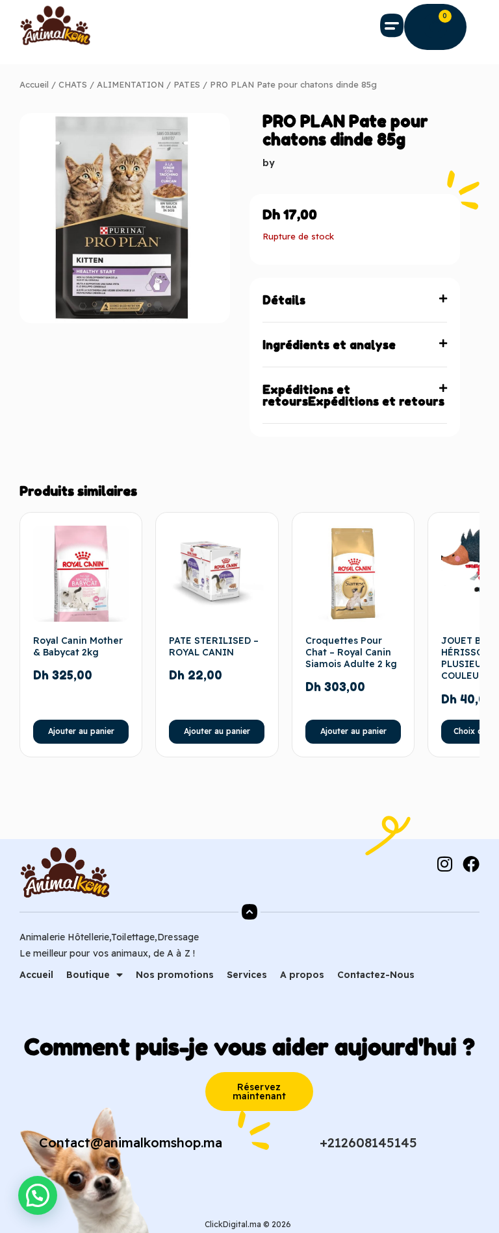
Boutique (88, 975)
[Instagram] (444, 863)
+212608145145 (368, 1142)
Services (247, 975)
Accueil (34, 84)
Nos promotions (175, 975)
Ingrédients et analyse (329, 344)
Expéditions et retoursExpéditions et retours (353, 395)
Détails (283, 300)
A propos (302, 975)
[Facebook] (471, 863)
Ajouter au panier (81, 731)
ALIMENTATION (130, 84)
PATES (186, 84)
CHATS (72, 84)
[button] (392, 25)
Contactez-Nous (376, 975)
